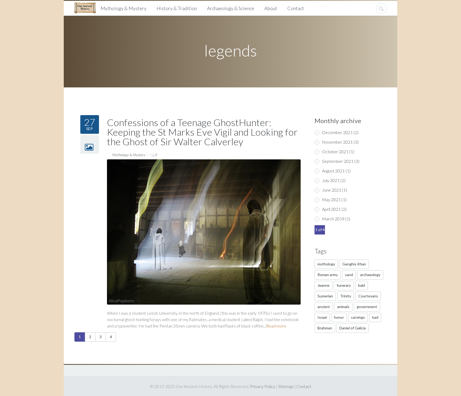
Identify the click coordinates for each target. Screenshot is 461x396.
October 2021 (335, 151)
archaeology (370, 274)
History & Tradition (177, 8)
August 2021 (333, 170)
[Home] (87, 7)
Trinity (345, 296)
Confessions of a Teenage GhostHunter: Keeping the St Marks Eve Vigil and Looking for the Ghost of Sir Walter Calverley (202, 131)
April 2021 (331, 209)
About (270, 8)
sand (349, 274)
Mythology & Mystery (123, 8)
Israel (322, 317)
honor (339, 317)
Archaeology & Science (230, 8)
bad (375, 317)
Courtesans (368, 296)
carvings (358, 317)
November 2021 (337, 141)
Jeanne (323, 285)
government (367, 306)
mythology (326, 264)
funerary (344, 285)
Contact (295, 8)
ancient (323, 306)
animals (343, 306)
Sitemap (285, 386)
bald (361, 285)
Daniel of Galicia (352, 328)
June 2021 (331, 189)
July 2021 (331, 180)
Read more (276, 325)
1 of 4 (320, 229)
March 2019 (333, 218)
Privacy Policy (262, 386)
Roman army (327, 274)
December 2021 (337, 132)
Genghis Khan (354, 264)
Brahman (324, 328)
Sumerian (325, 296)
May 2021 (331, 199)
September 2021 (337, 161)
